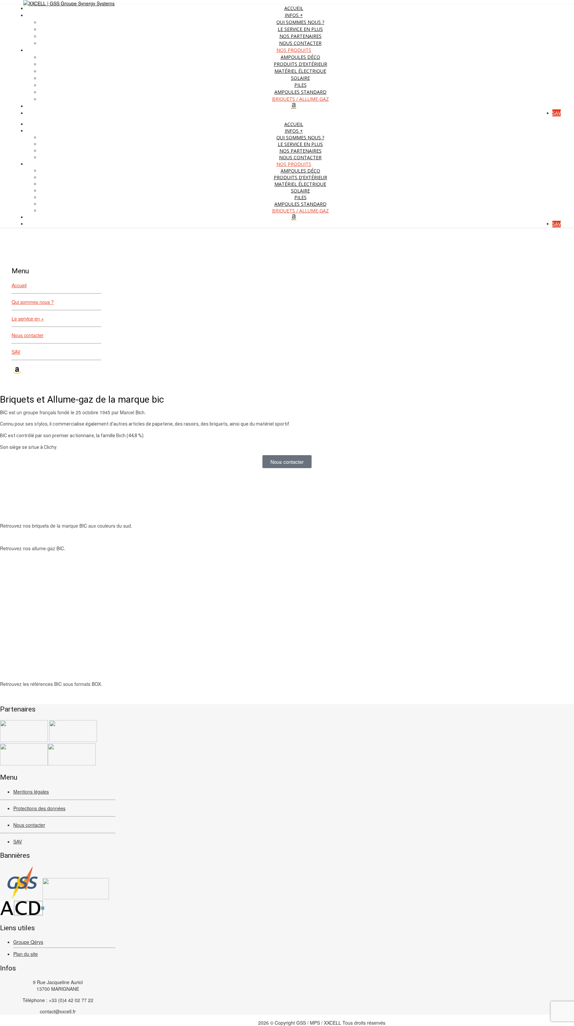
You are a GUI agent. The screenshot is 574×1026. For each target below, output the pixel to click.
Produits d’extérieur (300, 64)
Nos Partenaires (300, 36)
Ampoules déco (300, 57)
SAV (556, 113)
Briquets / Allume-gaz (300, 99)
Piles (300, 85)
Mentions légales (31, 791)
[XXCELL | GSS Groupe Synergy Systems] (69, 3)
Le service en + (28, 318)
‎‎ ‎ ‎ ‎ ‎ (293, 106)
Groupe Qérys (28, 942)
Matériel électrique (300, 71)
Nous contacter (300, 43)
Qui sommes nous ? (300, 22)
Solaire (300, 78)
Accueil (293, 8)
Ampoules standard (300, 92)
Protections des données (39, 808)
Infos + (294, 15)
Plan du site (25, 954)
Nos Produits (293, 50)
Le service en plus (300, 29)
